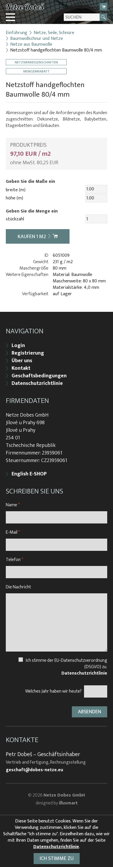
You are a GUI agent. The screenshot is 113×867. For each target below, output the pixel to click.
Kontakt (21, 368)
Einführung (16, 33)
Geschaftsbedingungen (39, 375)
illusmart (68, 803)
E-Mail (13, 532)
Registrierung (28, 353)
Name (13, 505)
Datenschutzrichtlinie (37, 383)
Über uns (22, 360)
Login (18, 345)
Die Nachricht (18, 587)
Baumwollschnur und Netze (36, 39)
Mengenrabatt (36, 71)
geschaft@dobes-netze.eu (34, 770)
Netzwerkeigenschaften (36, 62)
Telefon (14, 560)
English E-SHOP (29, 474)
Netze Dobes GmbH (64, 795)
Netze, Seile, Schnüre (54, 33)
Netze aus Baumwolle (31, 44)
